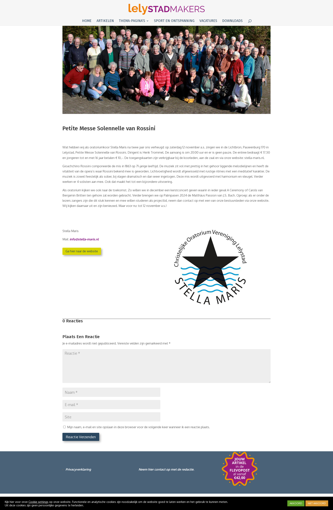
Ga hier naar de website (82, 251)
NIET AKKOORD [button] (317, 503)
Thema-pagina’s (132, 21)
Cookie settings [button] (38, 501)
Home (87, 21)
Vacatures (208, 21)
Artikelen (105, 21)
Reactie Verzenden (81, 437)
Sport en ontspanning (174, 21)
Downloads (232, 21)
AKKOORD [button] (296, 503)
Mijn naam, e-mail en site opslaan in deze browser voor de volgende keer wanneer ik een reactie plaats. (138, 427)
